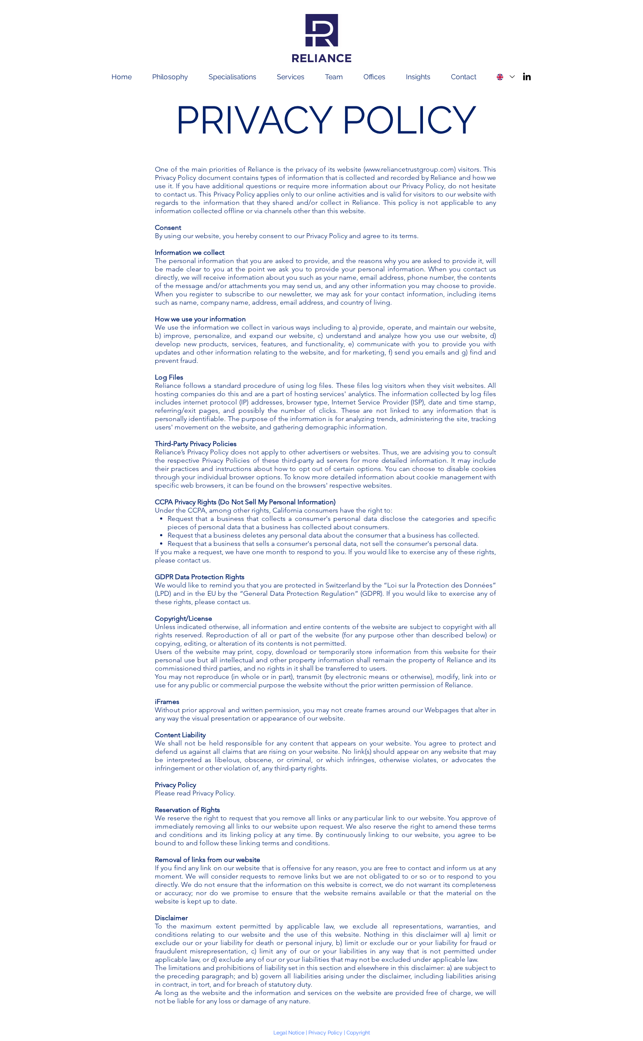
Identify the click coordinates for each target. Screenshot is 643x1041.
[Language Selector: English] (505, 77)
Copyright (358, 1033)
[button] (176, 77)
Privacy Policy (325, 1033)
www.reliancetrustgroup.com (409, 169)
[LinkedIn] (526, 76)
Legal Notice (288, 1033)
